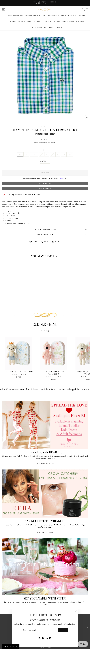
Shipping (37, 142)
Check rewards (11, 646)
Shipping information (45, 229)
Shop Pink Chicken (45, 464)
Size (45, 150)
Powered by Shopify (45, 647)
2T (20, 154)
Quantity (45, 161)
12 (70, 154)
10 (64, 154)
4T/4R (34, 154)
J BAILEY (45, 126)
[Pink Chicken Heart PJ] (45, 425)
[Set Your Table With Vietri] (45, 566)
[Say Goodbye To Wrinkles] (45, 493)
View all (45, 331)
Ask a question (45, 234)
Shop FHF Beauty (45, 532)
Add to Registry (45, 183)
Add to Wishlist (45, 188)
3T (26, 154)
